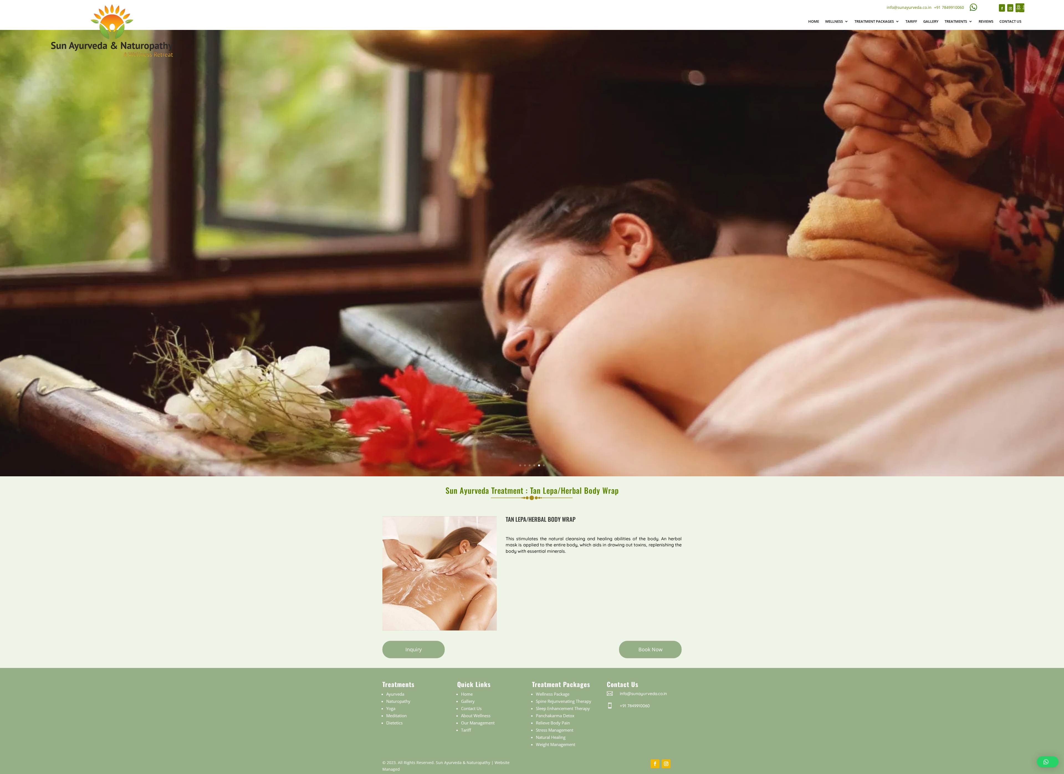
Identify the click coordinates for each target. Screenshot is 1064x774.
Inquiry (413, 649)
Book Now (650, 649)
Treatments (956, 21)
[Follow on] (1020, 7)
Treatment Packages (874, 21)
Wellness (834, 21)
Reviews (986, 21)
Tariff (911, 21)
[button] (1047, 761)
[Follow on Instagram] (1010, 8)
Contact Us (1010, 21)
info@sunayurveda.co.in (909, 7)
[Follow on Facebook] (1002, 8)
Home (813, 21)
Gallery (930, 21)
